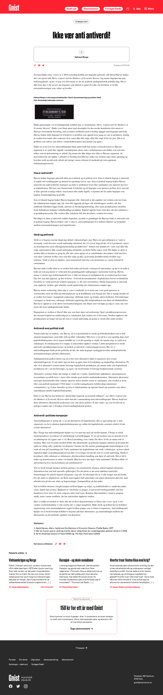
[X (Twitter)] (18, 687)
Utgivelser (35, 659)
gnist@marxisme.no (143, 682)
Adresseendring (51, 659)
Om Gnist (23, 659)
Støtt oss (71, 8)
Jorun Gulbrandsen (20, 587)
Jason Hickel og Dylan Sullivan (126, 587)
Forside (12, 659)
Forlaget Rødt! (113, 8)
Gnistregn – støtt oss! (18, 664)
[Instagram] (25, 687)
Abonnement (90, 8)
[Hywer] (14, 7)
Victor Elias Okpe (70, 587)
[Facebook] (10, 687)
